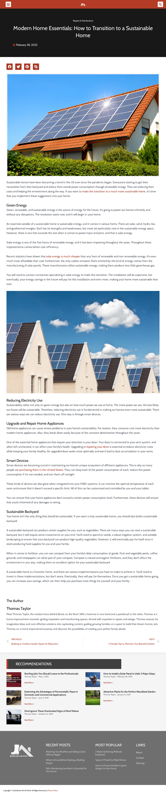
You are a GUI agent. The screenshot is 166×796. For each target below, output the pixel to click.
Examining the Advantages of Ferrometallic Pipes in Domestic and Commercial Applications (51, 693)
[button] (8, 4)
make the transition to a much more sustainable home (113, 191)
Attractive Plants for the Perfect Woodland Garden (129, 691)
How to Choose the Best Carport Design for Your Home (111, 767)
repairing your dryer (97, 446)
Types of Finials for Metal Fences (110, 759)
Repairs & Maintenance (83, 20)
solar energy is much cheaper (63, 256)
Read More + (29, 683)
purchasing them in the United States (41, 469)
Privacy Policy (53, 790)
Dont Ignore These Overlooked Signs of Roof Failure (51, 711)
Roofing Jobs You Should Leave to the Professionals (51, 673)
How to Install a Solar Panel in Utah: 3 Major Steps (129, 673)
